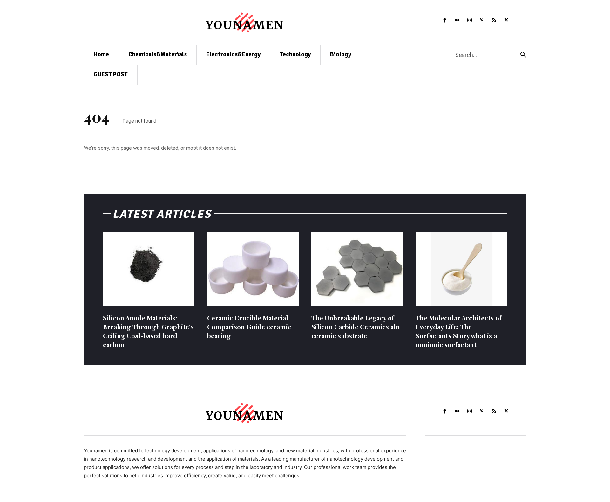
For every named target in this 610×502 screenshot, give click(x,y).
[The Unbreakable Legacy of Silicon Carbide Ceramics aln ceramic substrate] (357, 269)
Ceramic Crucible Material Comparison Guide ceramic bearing (249, 326)
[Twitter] (506, 20)
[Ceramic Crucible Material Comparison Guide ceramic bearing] (253, 269)
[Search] (523, 55)
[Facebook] (445, 20)
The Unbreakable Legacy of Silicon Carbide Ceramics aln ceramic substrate (355, 326)
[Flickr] (457, 20)
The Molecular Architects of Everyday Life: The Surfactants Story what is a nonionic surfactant (459, 331)
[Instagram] (469, 20)
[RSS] (494, 20)
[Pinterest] (481, 20)
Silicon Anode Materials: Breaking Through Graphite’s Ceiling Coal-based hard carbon (148, 331)
